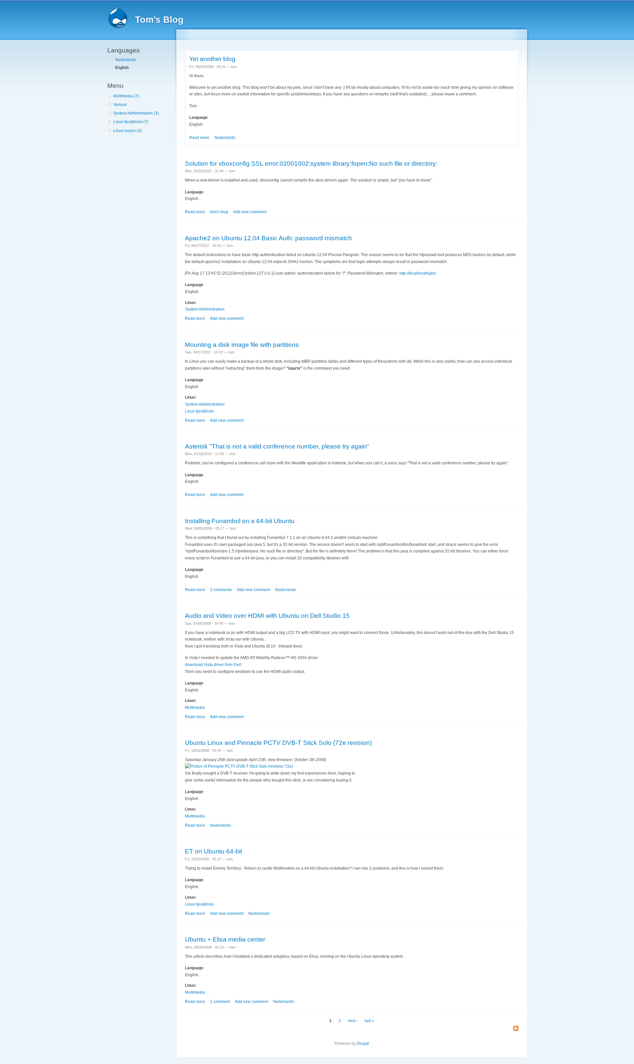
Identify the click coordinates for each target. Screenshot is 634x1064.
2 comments (221, 589)
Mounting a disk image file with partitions (242, 344)
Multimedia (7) (126, 96)
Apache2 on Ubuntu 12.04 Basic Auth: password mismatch (268, 238)
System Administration (205, 309)
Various (120, 104)
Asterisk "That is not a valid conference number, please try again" (277, 446)
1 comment (220, 1001)
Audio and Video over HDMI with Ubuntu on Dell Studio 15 (267, 615)
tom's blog (219, 212)
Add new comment (249, 212)
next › (353, 1020)
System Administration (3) (136, 113)
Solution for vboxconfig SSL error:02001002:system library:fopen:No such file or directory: (311, 163)
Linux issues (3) (127, 130)
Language (198, 117)
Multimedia (195, 707)
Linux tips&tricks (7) (130, 121)
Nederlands (125, 59)
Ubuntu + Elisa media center (225, 939)
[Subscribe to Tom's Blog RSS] (515, 1028)
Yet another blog (212, 58)
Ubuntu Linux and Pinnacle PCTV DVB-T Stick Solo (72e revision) (278, 742)
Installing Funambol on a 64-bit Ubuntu (240, 520)
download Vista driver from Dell (213, 664)
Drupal (363, 1043)
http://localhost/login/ (417, 273)
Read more (199, 137)
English (122, 67)
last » (369, 1020)
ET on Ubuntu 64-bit (213, 851)
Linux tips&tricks (199, 411)
